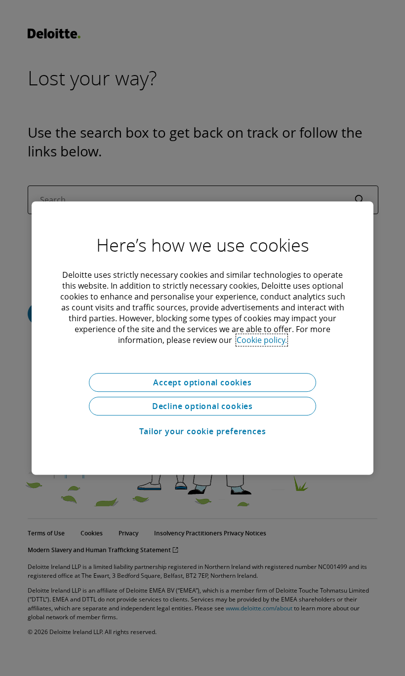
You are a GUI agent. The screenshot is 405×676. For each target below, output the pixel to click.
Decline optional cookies (202, 406)
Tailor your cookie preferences (202, 431)
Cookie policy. (262, 340)
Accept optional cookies (202, 382)
